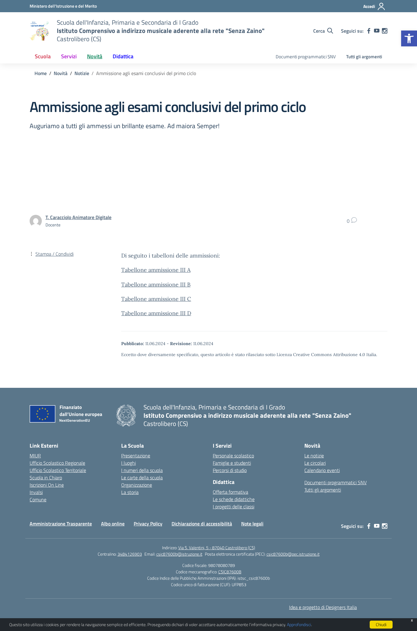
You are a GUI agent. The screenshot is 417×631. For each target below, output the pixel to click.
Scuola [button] (43, 56)
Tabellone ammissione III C (156, 298)
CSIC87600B (229, 571)
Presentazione (135, 455)
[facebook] (369, 31)
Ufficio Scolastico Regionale (57, 463)
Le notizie (314, 455)
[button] (409, 38)
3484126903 (130, 554)
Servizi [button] (69, 56)
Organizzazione (136, 485)
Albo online (113, 523)
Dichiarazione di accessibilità (202, 523)
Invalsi (36, 492)
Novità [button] (94, 56)
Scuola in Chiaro (46, 477)
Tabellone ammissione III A (155, 269)
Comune (38, 499)
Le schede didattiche (234, 499)
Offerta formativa (230, 492)
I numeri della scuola (142, 470)
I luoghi (128, 463)
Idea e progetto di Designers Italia (323, 607)
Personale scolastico (233, 455)
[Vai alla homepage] (39, 31)
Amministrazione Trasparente (61, 523)
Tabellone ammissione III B (155, 284)
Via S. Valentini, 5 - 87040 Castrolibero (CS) (216, 547)
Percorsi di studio (230, 470)
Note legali (252, 523)
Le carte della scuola (142, 477)
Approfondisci (299, 624)
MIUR (35, 455)
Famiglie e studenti (232, 463)
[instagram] (384, 31)
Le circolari (315, 463)
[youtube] (376, 31)
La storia (130, 492)
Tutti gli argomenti (364, 56)
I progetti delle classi (233, 506)
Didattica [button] (123, 56)
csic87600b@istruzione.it (179, 554)
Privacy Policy (148, 523)
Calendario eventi (322, 470)
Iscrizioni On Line (47, 485)
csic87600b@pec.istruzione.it (293, 554)
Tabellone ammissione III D (156, 313)
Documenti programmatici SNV (306, 56)
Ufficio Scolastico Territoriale (58, 470)
